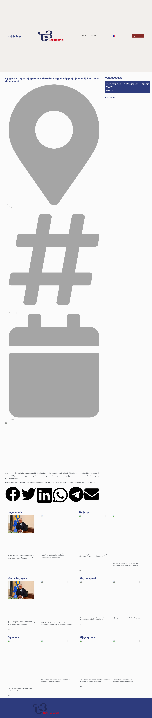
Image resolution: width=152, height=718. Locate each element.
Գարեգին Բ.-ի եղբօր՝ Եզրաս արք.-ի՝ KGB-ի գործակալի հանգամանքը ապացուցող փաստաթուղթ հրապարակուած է (54, 555)
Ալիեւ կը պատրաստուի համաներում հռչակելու (127, 618)
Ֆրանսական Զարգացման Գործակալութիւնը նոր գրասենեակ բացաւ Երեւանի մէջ (55, 680)
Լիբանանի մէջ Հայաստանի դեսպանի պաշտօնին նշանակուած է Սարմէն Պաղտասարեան (93, 555)
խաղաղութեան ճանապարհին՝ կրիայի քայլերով (127, 85)
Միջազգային (88, 637)
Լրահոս (84, 35)
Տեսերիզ (93, 35)
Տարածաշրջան (17, 578)
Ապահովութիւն (13, 313)
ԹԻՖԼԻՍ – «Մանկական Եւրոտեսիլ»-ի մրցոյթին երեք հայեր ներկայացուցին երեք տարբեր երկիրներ (56, 623)
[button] (12, 494)
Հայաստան (15, 512)
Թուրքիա (12, 207)
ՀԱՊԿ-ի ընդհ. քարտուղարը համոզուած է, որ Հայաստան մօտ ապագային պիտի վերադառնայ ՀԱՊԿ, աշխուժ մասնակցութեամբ (22, 557)
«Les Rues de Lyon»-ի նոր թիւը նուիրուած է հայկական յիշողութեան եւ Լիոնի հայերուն (125, 564)
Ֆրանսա (13, 637)
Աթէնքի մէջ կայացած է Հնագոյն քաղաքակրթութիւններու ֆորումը (123, 680)
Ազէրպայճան (88, 578)
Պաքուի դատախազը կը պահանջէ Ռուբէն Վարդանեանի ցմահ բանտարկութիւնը (92, 618)
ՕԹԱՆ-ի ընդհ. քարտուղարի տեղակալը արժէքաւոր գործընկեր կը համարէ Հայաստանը (95, 680)
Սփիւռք (84, 512)
